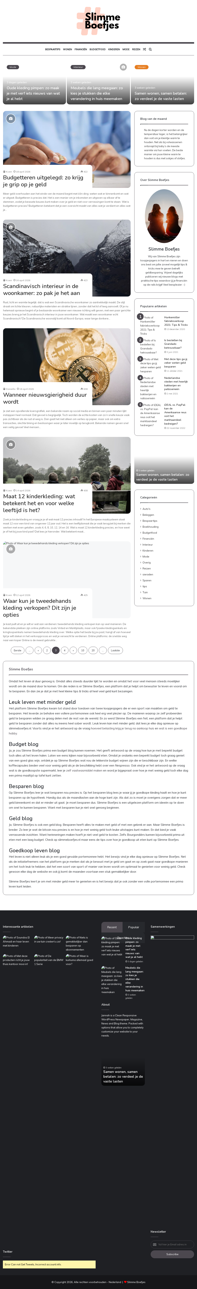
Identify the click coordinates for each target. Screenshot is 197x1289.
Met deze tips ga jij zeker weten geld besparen (175, 362)
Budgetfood (98, 49)
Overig (147, 562)
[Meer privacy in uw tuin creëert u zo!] (49, 944)
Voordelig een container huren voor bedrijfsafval (122, 1079)
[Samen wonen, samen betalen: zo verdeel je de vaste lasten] (162, 82)
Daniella (10, 388)
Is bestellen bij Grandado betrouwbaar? (173, 344)
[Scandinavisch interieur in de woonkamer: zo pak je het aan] (67, 258)
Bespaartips (52, 49)
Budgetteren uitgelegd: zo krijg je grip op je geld (43, 181)
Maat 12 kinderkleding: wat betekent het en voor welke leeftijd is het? (39, 503)
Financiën (81, 49)
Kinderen (114, 49)
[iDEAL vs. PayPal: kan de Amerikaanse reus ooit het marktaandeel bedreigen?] (150, 415)
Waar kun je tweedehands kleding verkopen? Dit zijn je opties (39, 608)
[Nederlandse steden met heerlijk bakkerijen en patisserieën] (150, 388)
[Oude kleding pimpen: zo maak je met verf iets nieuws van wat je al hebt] (34, 82)
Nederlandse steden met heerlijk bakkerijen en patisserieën (176, 383)
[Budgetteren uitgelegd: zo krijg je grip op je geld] (67, 149)
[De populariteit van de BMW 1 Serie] (49, 1098)
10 (82, 650)
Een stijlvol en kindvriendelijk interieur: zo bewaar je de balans (162, 477)
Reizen (136, 49)
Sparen (147, 580)
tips (145, 586)
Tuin (145, 592)
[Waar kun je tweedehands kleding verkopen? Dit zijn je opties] (67, 579)
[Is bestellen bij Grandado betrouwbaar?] (150, 346)
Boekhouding (151, 526)
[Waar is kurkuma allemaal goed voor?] (81, 962)
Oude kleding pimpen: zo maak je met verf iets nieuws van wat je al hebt (33, 93)
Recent (112, 927)
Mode (126, 49)
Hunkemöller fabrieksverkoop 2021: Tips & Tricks (176, 321)
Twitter (8, 1252)
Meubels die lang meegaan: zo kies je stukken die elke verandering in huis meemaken (97, 93)
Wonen (67, 49)
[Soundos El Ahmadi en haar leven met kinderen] (18, 944)
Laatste (115, 650)
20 (93, 650)
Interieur (78, 67)
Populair (133, 927)
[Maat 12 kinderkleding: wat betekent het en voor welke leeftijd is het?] (67, 475)
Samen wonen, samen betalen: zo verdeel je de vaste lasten (161, 96)
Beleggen (148, 514)
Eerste (17, 650)
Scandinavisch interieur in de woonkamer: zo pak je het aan (41, 289)
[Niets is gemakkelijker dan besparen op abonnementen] (81, 944)
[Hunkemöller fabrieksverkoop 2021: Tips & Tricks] (150, 326)
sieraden (148, 574)
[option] (98, 83)
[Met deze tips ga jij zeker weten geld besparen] (150, 365)
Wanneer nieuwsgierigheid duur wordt (45, 398)
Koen (9, 171)
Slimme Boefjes (136, 1282)
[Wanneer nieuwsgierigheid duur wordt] (67, 366)
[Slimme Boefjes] (98, 21)
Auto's (146, 508)
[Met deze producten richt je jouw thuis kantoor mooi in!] (18, 962)
